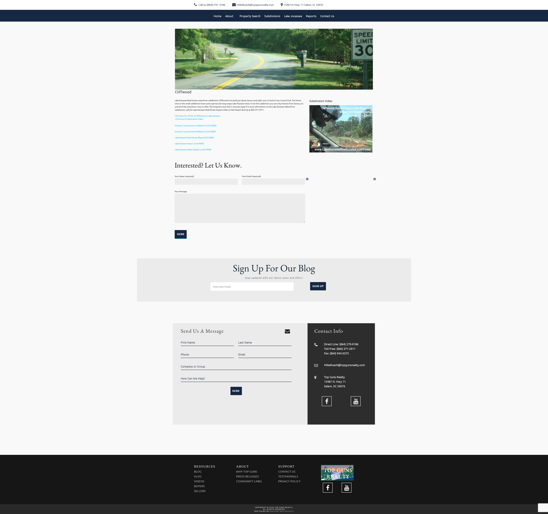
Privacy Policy (289, 481)
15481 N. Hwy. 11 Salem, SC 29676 (303, 4)
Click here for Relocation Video (189, 119)
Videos (199, 481)
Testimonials (288, 476)
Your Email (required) (251, 176)
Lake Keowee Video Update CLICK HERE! (193, 149)
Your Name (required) (184, 176)
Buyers (199, 486)
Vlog (198, 476)
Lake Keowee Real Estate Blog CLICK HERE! (194, 137)
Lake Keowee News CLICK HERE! (189, 143)
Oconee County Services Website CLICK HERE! (196, 125)
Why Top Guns (246, 471)
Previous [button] (307, 179)
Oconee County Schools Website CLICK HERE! (195, 131)
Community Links (249, 481)
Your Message (181, 191)
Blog (198, 471)
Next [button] (374, 179)
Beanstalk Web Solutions (282, 511)
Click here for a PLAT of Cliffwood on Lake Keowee (197, 115)
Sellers (200, 491)
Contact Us (286, 471)
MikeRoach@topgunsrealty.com (255, 4)
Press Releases (247, 476)
